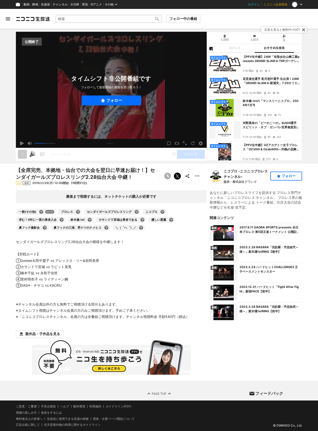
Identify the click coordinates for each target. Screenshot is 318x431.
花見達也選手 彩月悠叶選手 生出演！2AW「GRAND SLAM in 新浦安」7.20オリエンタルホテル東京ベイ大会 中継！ (271, 81)
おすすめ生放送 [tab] (274, 48)
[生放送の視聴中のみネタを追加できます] (22, 154)
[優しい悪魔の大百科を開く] (171, 220)
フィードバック (269, 393)
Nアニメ (96, 4)
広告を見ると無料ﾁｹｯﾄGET (282, 29)
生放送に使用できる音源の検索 (68, 418)
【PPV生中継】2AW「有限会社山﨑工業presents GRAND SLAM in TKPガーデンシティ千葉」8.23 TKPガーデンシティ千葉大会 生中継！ (271, 59)
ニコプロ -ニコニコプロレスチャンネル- (246, 174)
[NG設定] (211, 48)
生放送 (45, 4)
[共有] (187, 176)
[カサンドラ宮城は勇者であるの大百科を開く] (142, 220)
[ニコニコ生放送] (33, 19)
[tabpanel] (254, 106)
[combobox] (109, 19)
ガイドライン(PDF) (118, 406)
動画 (27, 4)
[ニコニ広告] (32, 154)
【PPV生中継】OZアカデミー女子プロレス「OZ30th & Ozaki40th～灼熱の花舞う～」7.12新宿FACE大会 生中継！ (271, 147)
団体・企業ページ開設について (114, 418)
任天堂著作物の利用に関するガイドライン (72, 424)
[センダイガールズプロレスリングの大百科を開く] (137, 212)
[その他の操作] (197, 176)
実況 (85, 4)
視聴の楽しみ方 (26, 412)
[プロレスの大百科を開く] (78, 212)
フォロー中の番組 (183, 19)
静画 (35, 4)
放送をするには (51, 412)
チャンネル (60, 4)
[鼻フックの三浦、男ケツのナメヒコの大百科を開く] (106, 228)
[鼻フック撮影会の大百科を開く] (45, 228)
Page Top (159, 393)
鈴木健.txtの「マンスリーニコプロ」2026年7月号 (271, 103)
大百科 (74, 4)
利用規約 (95, 406)
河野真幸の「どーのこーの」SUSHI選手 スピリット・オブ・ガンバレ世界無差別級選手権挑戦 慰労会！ (271, 125)
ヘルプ (64, 406)
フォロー (114, 100)
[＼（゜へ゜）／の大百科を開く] (141, 228)
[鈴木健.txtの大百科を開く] (90, 220)
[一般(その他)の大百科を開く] (41, 212)
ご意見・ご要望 (26, 406)
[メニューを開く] (8, 19)
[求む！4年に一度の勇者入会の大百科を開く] (62, 220)
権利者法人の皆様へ (29, 418)
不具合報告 (48, 406)
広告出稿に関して (28, 425)
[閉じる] (304, 30)
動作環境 (79, 406)
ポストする (177, 176)
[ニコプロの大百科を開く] (162, 212)
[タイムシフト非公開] (167, 176)
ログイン (254, 4)
